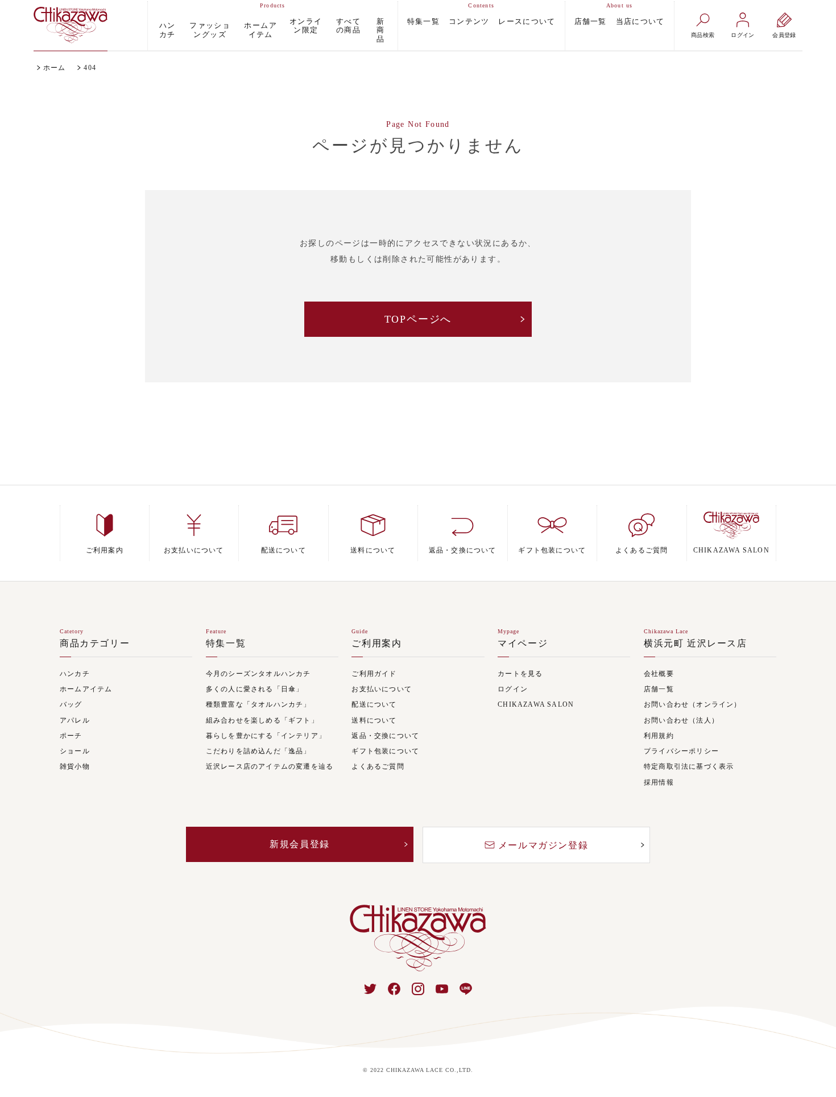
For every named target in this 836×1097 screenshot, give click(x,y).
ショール (75, 751)
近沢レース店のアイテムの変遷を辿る (269, 766)
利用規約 (659, 736)
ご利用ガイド (373, 674)
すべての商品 (348, 26)
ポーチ (71, 736)
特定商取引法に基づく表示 (689, 766)
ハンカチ (167, 30)
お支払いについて (381, 689)
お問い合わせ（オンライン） (693, 704)
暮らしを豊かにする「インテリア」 (266, 736)
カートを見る (520, 674)
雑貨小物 (75, 766)
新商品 (380, 30)
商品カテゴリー (95, 643)
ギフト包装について (385, 751)
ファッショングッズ (209, 30)
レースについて (526, 21)
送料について (373, 720)
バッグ (71, 704)
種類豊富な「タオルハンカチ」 (258, 704)
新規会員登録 (300, 844)
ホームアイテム (260, 30)
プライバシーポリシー (681, 751)
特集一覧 (423, 21)
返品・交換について (385, 736)
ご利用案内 (376, 643)
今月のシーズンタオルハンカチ (258, 674)
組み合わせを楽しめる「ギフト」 (262, 720)
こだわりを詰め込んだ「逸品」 (258, 751)
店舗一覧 (590, 21)
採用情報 (659, 782)
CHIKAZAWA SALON (536, 704)
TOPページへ (418, 319)
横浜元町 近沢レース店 (695, 643)
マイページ (523, 643)
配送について (373, 704)
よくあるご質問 (377, 766)
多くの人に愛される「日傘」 (255, 689)
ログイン (513, 689)
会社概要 (659, 674)
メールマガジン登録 (543, 845)
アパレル (75, 720)
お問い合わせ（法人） (681, 720)
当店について (640, 21)
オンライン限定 (305, 26)
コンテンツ (469, 21)
